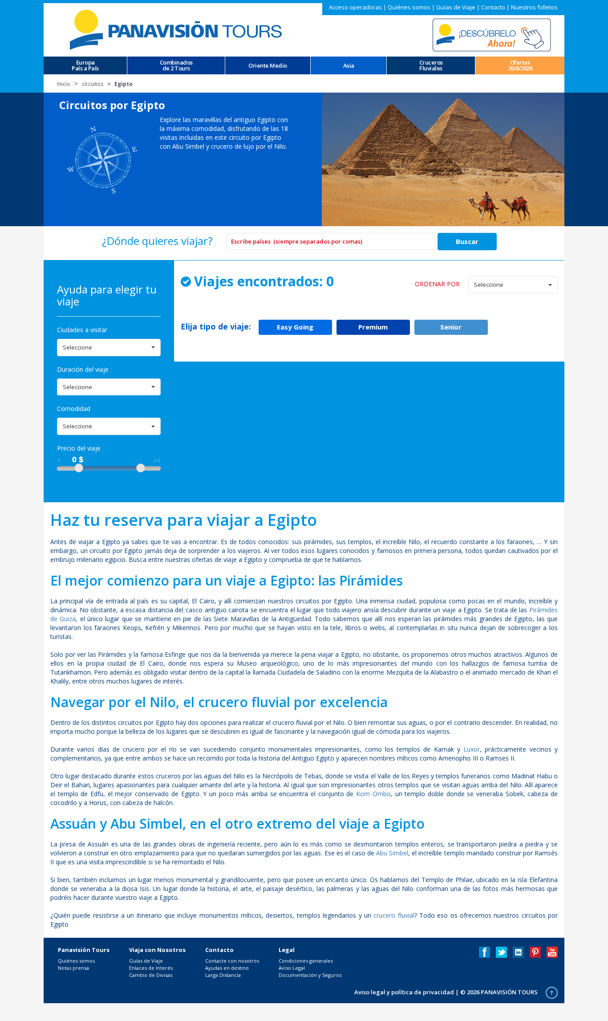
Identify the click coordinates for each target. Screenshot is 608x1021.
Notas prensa (73, 967)
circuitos (92, 84)
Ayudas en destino (227, 967)
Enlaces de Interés (151, 967)
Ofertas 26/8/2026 (520, 65)
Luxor (471, 749)
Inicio (63, 84)
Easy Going (295, 326)
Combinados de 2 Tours (176, 65)
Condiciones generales (306, 960)
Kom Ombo (373, 793)
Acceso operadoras (355, 7)
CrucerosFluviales (431, 65)
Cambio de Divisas (150, 975)
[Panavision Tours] (177, 29)
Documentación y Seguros (310, 975)
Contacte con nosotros (232, 960)
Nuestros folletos (534, 7)
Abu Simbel (392, 853)
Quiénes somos (409, 7)
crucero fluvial (393, 915)
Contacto (493, 7)
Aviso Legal (292, 967)
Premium (373, 326)
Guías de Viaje (455, 7)
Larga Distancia (223, 975)
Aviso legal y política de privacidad (404, 992)
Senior (451, 326)
